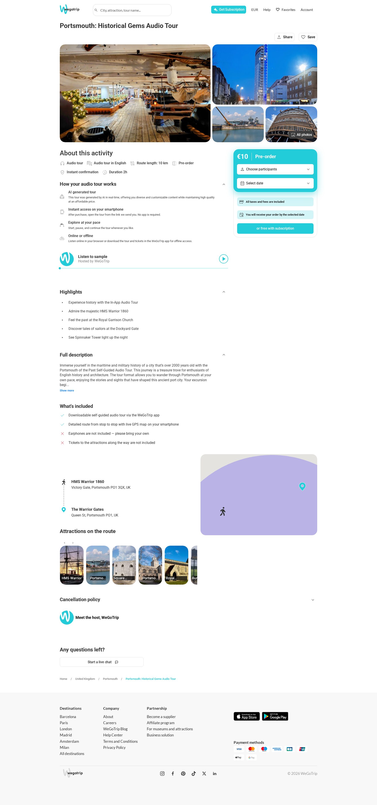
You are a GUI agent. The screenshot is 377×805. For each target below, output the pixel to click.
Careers (109, 722)
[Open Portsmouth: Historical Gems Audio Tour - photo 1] (135, 93)
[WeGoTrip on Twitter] (204, 773)
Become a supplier (161, 716)
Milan (64, 747)
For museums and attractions (170, 729)
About (108, 716)
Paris (64, 722)
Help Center (113, 735)
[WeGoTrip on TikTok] (193, 773)
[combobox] (134, 10)
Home (63, 678)
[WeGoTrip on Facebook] (172, 773)
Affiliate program (161, 722)
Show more (67, 390)
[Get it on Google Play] (275, 717)
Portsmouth (110, 678)
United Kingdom (85, 678)
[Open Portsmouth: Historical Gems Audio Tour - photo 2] (264, 74)
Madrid (66, 735)
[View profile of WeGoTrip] (67, 618)
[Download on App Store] (247, 717)
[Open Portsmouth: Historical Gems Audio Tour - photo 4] (291, 124)
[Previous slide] (64, 542)
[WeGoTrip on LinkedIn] (214, 773)
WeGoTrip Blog (115, 729)
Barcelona (68, 716)
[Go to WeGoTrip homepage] (73, 9)
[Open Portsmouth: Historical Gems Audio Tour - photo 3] (238, 124)
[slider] (60, 268)
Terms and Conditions (120, 741)
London (66, 729)
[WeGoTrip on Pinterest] (183, 773)
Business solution (160, 735)
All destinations (72, 753)
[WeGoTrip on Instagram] (162, 773)
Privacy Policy (114, 747)
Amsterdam (69, 741)
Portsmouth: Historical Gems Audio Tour (151, 678)
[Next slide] (72, 542)
